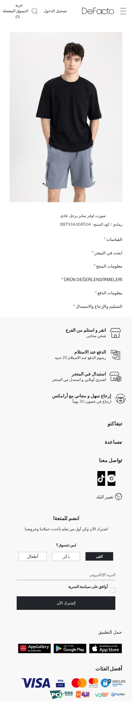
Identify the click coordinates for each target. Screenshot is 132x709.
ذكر (66, 556)
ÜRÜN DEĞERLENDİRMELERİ (93, 279)
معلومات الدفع (109, 292)
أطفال (32, 556)
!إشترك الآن (66, 602)
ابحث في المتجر (108, 252)
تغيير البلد (104, 496)
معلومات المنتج (109, 266)
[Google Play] (70, 648)
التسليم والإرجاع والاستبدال (99, 306)
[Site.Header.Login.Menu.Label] (123, 11)
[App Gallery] (34, 648)
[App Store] (105, 648)
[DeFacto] (98, 11)
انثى (99, 556)
